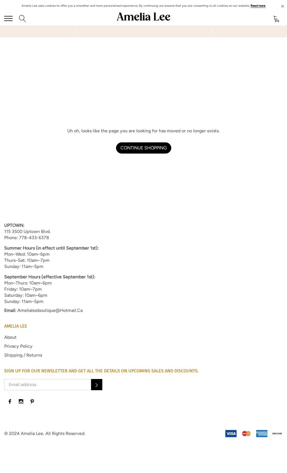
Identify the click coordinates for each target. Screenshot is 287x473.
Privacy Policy (18, 346)
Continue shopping (144, 147)
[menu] (8, 18)
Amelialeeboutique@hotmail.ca (50, 310)
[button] (96, 384)
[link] (9, 401)
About (10, 337)
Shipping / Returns (23, 355)
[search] (22, 18)
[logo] (143, 18)
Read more (258, 6)
